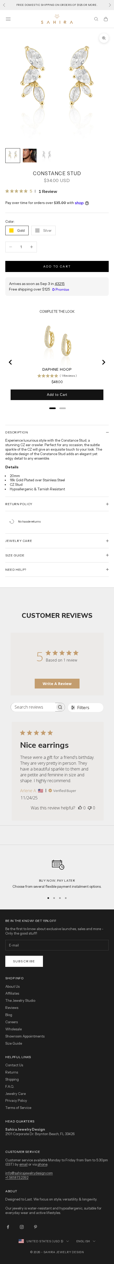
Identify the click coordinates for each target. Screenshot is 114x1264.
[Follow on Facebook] (8, 1227)
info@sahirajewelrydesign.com (29, 1173)
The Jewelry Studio (20, 1000)
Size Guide (13, 1043)
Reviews (11, 1007)
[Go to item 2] (29, 155)
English (83, 1241)
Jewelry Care (15, 1093)
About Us (12, 986)
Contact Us (14, 1065)
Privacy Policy (16, 1100)
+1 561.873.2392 (16, 1177)
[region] (57, 872)
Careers (11, 1022)
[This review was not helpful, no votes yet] (89, 808)
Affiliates (12, 993)
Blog (8, 1015)
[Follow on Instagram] (21, 1227)
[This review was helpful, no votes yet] (80, 808)
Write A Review (57, 683)
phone (42, 1164)
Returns (11, 1072)
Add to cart (57, 266)
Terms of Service (18, 1108)
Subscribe (24, 961)
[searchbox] (33, 707)
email (23, 1164)
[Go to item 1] (12, 155)
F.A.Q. (9, 1086)
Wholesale (13, 1029)
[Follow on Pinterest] (35, 1227)
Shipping (12, 1079)
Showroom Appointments (25, 1036)
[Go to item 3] (46, 155)
